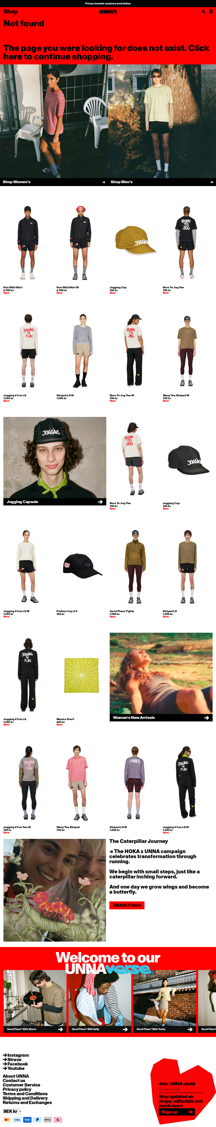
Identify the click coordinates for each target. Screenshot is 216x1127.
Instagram (18, 1055)
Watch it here (127, 905)
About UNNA (16, 1076)
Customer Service (21, 1085)
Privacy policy (17, 1089)
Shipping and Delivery (25, 1098)
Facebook (17, 1064)
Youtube (15, 1068)
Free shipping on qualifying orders (108, 3)
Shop (10, 12)
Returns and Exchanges (27, 1103)
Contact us (14, 1081)
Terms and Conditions (25, 1094)
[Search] (203, 11)
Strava (14, 1060)
